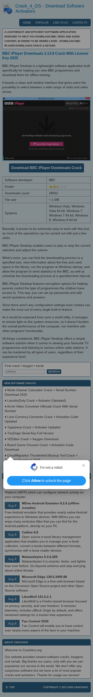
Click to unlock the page (46, 481)
